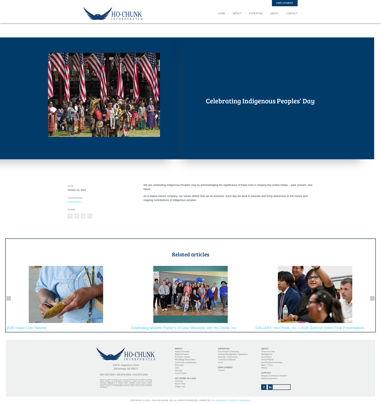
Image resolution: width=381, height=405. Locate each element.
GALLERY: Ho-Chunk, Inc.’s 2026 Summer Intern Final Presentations (309, 328)
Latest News (74, 202)
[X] (76, 216)
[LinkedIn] (83, 216)
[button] (8, 298)
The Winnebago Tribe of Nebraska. (231, 400)
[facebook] (264, 387)
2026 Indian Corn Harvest (26, 328)
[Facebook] (70, 216)
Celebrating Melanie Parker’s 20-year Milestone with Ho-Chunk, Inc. (184, 328)
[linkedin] (270, 387)
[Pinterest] (89, 216)
